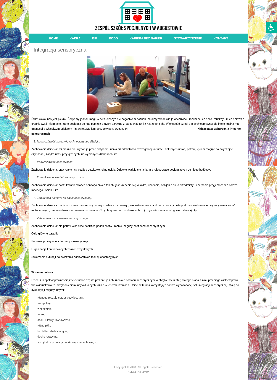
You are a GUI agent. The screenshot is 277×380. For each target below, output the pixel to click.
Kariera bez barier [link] (146, 38)
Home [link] (53, 38)
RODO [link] (113, 38)
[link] (271, 27)
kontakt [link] (221, 38)
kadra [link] (75, 38)
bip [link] (94, 38)
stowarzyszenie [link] (188, 38)
